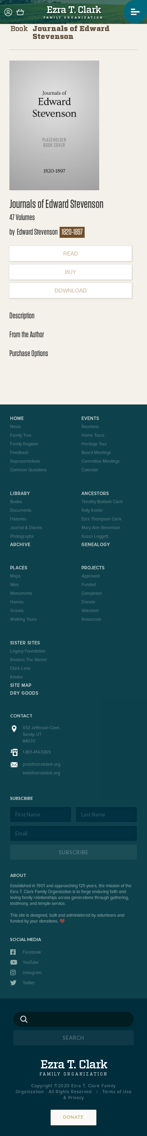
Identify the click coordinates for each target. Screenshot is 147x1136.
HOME (17, 418)
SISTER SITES (25, 642)
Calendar (90, 469)
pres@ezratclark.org (41, 764)
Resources (91, 619)
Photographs (22, 536)
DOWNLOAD (70, 290)
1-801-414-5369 (37, 752)
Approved (91, 576)
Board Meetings (96, 452)
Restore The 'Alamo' (28, 659)
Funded (89, 584)
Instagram (32, 972)
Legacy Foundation (27, 651)
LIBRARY (20, 493)
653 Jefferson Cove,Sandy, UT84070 (41, 734)
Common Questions (28, 469)
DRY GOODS (24, 693)
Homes (17, 602)
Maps (15, 576)
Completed (92, 593)
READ (70, 253)
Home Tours (93, 435)
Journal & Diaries (26, 527)
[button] (135, 12)
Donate (88, 602)
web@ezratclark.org (41, 773)
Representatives (25, 461)
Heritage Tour (94, 444)
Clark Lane (20, 668)
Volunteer (90, 610)
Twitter (29, 982)
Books (16, 501)
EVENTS (90, 418)
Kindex (16, 677)
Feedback (19, 452)
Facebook (32, 952)
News (15, 426)
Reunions (90, 426)
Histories (18, 519)
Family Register (24, 444)
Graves (17, 610)
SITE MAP (20, 685)
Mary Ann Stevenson (101, 527)
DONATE (73, 1117)
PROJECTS (93, 567)
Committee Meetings (101, 461)
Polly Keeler (92, 510)
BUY (70, 272)
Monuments (21, 593)
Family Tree (20, 435)
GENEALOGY (96, 544)
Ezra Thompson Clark (102, 519)
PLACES (18, 567)
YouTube (30, 962)
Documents (20, 510)
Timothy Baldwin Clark (102, 501)
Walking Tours (23, 619)
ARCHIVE (20, 544)
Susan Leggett (95, 536)
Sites (14, 584)
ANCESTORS (95, 493)
